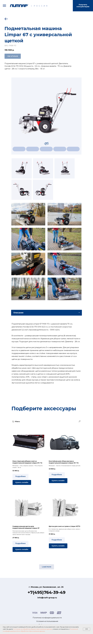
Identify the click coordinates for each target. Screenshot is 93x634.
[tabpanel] (46, 359)
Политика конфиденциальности (47, 618)
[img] (19, 5)
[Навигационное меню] (4, 6)
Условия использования (47, 621)
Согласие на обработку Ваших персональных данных (32, 629)
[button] (83, 5)
